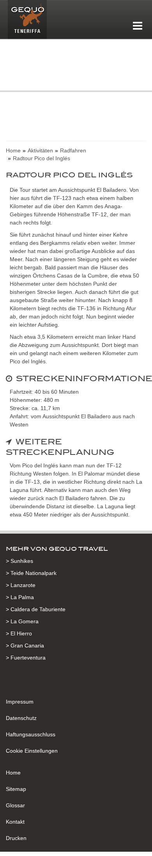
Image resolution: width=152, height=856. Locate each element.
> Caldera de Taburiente (35, 609)
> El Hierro (19, 633)
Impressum (20, 702)
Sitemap (16, 789)
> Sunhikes (19, 561)
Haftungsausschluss (30, 734)
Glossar (15, 805)
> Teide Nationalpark (31, 573)
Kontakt (15, 822)
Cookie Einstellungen (32, 751)
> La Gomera (22, 621)
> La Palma (20, 597)
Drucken (16, 838)
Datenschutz (21, 718)
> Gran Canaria (25, 645)
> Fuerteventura (26, 657)
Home (13, 772)
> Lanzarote (20, 585)
